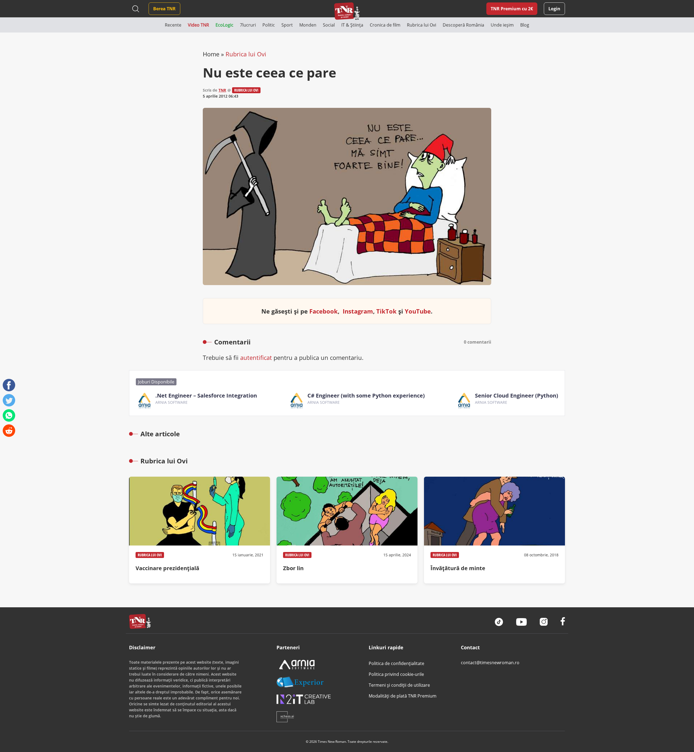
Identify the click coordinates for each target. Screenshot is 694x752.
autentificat (256, 357)
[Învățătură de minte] (494, 530)
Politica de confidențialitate (396, 663)
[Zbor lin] (347, 530)
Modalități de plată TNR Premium (402, 696)
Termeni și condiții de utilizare (399, 685)
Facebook (323, 311)
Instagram (358, 311)
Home (211, 54)
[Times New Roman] (347, 11)
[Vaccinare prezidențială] (199, 530)
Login (554, 9)
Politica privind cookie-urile (396, 674)
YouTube (418, 311)
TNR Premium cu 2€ (512, 9)
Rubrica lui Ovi (246, 54)
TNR (222, 90)
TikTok (386, 311)
